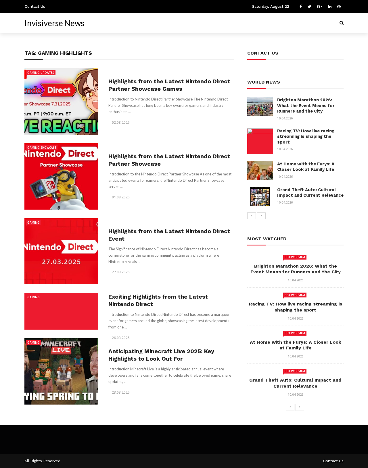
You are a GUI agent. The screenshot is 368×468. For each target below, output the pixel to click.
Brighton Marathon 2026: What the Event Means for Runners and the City (306, 105)
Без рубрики (295, 257)
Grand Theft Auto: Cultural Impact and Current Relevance (310, 192)
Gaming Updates (40, 73)
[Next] (261, 215)
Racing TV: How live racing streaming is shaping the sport (305, 136)
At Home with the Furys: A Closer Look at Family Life (305, 166)
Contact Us (35, 6)
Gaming (33, 223)
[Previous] (251, 215)
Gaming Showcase (41, 148)
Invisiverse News (54, 23)
